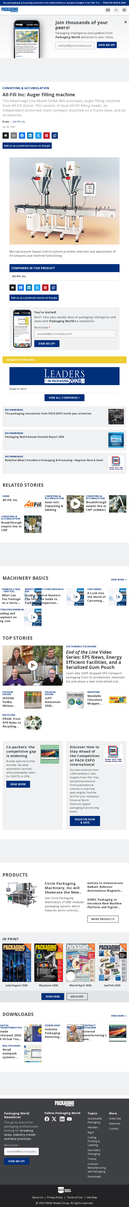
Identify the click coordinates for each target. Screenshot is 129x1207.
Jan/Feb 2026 (112, 985)
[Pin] (46, 135)
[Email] (14, 135)
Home (6, 496)
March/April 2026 (80, 985)
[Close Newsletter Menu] (125, 22)
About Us (37, 1197)
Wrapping (93, 692)
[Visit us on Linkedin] (62, 1118)
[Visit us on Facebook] (47, 1118)
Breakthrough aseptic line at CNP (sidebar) (96, 506)
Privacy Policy (55, 1197)
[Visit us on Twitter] (54, 1118)
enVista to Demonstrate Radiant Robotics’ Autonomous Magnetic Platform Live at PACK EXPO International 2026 (105, 887)
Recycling (9, 714)
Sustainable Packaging (81, 646)
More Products (103, 919)
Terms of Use (75, 1197)
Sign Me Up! (106, 45)
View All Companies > (64, 397)
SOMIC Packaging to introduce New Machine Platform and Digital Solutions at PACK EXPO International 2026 (104, 903)
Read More (18, 784)
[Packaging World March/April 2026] (80, 963)
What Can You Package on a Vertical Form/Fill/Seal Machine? (12, 599)
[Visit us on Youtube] (69, 1118)
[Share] (22, 135)
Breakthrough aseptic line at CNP (11, 526)
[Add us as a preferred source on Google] (55, 135)
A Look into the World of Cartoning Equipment (96, 597)
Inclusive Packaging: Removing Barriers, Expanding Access (53, 1033)
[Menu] (124, 10)
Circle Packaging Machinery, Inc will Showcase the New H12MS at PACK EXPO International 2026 (64, 887)
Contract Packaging (89, 1026)
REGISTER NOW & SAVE (85, 821)
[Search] (116, 10)
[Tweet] (38, 135)
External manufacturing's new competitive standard (95, 1035)
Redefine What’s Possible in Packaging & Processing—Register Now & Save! (54, 460)
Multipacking (11, 1045)
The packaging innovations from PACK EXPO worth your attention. (48, 413)
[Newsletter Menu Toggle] (108, 10)
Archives (77, 996)
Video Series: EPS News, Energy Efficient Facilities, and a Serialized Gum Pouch (94, 659)
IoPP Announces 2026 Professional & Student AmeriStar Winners (54, 702)
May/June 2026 (48, 985)
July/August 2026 (17, 985)
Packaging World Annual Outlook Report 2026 (34, 436)
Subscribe (53, 996)
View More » (119, 579)
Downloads (52, 1025)
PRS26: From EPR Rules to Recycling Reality (12, 722)
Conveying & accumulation (26, 88)
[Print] (6, 135)
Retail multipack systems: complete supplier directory (10, 1053)
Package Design (8, 693)
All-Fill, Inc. (19, 121)
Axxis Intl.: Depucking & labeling (54, 506)
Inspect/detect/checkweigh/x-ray (44, 590)
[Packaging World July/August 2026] (16, 963)
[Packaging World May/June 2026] (48, 963)
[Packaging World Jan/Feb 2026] (112, 963)
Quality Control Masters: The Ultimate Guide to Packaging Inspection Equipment (43, 599)
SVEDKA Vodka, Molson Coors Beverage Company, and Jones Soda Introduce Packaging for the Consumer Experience (10, 702)
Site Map (92, 1197)
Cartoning (94, 589)
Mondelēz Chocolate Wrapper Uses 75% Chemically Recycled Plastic (95, 699)
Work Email (42, 327)
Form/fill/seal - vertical (11, 590)
